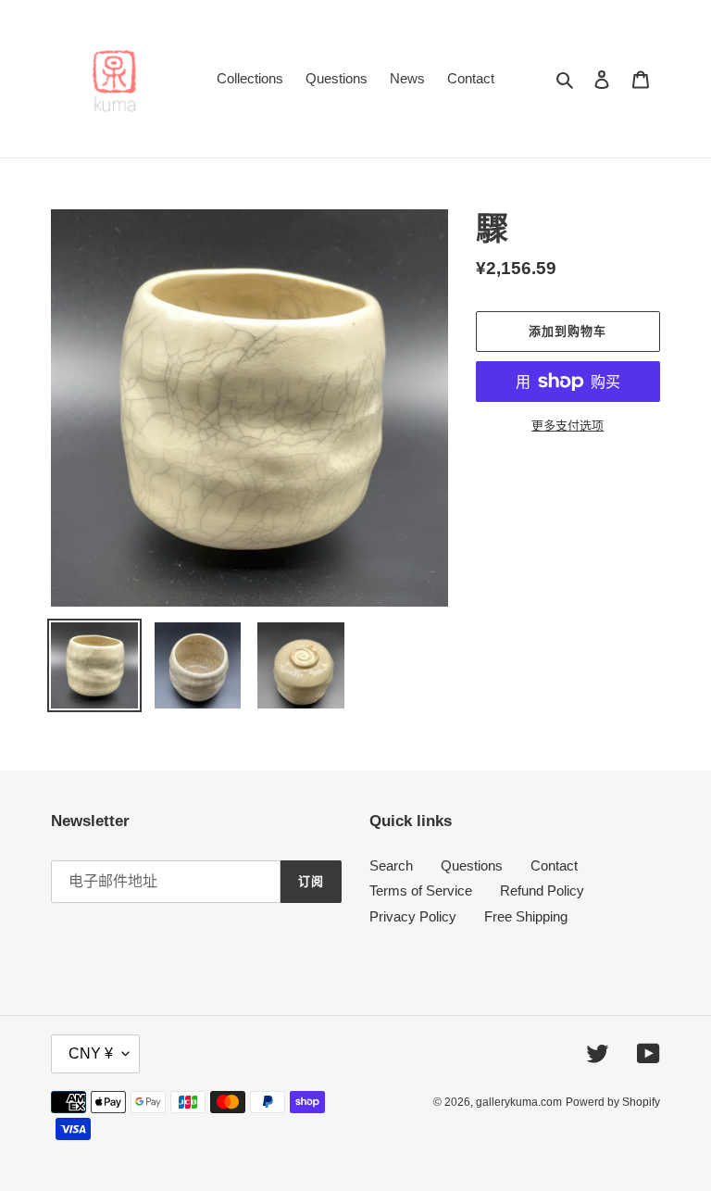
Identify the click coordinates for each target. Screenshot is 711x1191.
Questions (472, 865)
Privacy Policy (412, 916)
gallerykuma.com (519, 1102)
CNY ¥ (91, 1053)
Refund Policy (542, 890)
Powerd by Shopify (613, 1102)
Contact (554, 865)
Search (391, 865)
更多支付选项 (567, 426)
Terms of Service (420, 890)
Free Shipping (526, 916)
